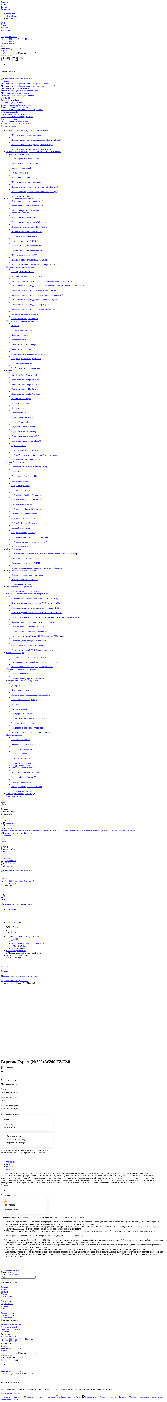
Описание (10, 1162)
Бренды (4, 1292)
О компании (11, 14)
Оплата (9, 1166)
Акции (4, 1289)
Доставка (10, 1169)
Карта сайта (6, 1385)
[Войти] (2, 891)
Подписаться (7, 1280)
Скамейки (5, 1332)
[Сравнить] (2, 1071)
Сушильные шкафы (10, 1327)
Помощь (4, 1308)
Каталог (4, 1287)
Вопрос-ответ (7, 1318)
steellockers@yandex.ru (11, 48)
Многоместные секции (11, 1325)
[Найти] (3, 817)
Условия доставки (9, 1315)
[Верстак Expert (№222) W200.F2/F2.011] (81, 1020)
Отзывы (9, 18)
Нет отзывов (7, 1067)
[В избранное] (2, 1068)
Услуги (4, 1294)
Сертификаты (12, 16)
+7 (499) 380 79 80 (9, 37)
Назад (15, 939)
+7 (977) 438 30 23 (9, 41)
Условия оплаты (8, 1313)
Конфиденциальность (10, 1394)
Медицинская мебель (10, 1329)
